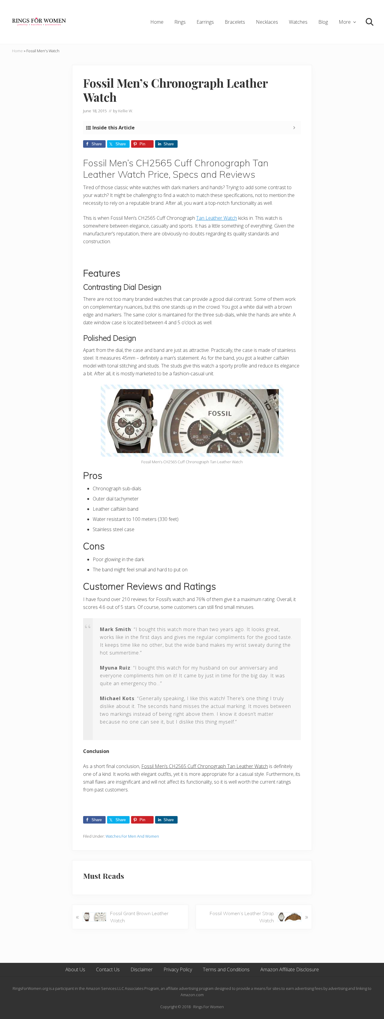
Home (17, 50)
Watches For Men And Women (132, 836)
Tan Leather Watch (216, 218)
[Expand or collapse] (294, 127)
